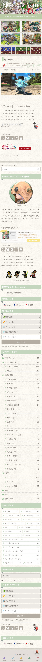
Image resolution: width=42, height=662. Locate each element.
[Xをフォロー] (3, 138)
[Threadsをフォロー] (12, 138)
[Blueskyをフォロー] (8, 138)
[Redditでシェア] (23, 384)
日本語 (30, 305)
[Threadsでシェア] (19, 384)
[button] (38, 169)
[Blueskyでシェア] (15, 384)
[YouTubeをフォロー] (21, 138)
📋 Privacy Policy (21, 654)
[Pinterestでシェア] (27, 384)
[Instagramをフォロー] (16, 138)
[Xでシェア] (10, 384)
